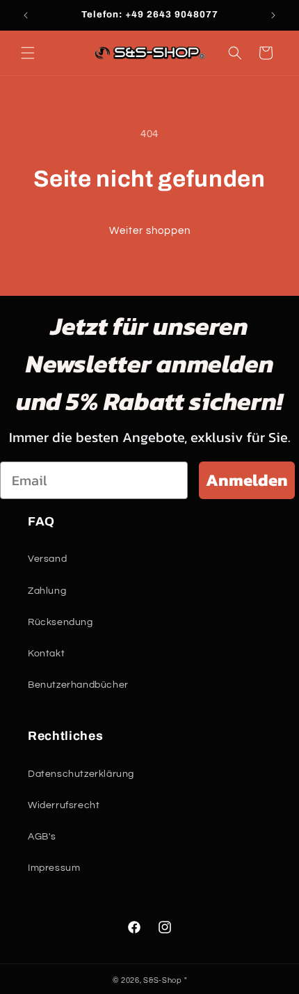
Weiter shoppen (150, 231)
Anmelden (247, 480)
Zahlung (47, 591)
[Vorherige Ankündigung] (25, 15)
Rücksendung (60, 622)
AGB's (42, 837)
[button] (28, 53)
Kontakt (46, 653)
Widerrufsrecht (63, 805)
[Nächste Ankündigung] (273, 15)
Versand (47, 559)
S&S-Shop (162, 980)
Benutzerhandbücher (78, 685)
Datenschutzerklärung (81, 774)
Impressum (54, 868)
